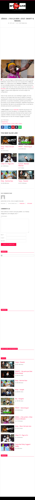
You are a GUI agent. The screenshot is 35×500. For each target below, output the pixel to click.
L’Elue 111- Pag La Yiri (7, 164)
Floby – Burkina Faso (7, 181)
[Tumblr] (16, 127)
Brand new (5, 121)
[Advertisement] (17, 45)
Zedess (20, 123)
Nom (2, 234)
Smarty (12, 123)
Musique (4, 123)
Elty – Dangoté (19, 399)
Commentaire (3, 217)
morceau (16, 109)
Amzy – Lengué (19, 389)
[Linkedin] (9, 127)
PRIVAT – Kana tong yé (25, 146)
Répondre (29, 203)
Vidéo (16, 123)
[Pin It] (13, 127)
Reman (9, 123)
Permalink (22, 203)
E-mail (2, 237)
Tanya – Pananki (23, 181)
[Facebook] (2, 127)
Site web (3, 240)
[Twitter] (6, 127)
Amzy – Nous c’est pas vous (23, 426)
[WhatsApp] (20, 127)
